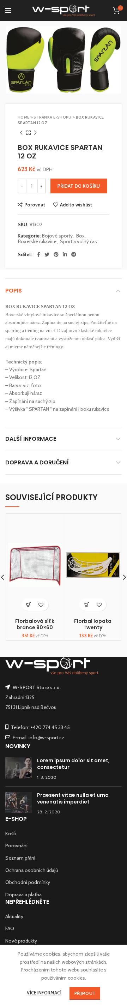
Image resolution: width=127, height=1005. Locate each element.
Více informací (44, 992)
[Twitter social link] (47, 254)
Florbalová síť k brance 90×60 (34, 624)
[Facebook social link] (38, 254)
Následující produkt (35, 132)
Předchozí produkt (21, 132)
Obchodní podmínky (27, 882)
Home (23, 117)
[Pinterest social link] (56, 254)
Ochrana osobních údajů (31, 870)
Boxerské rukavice (37, 242)
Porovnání (16, 845)
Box (80, 236)
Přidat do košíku (79, 186)
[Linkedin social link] (65, 254)
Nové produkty (21, 941)
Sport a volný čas (78, 242)
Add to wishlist (76, 204)
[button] (29, 604)
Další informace (30, 439)
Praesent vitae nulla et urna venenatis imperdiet (73, 799)
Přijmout (84, 993)
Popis (13, 291)
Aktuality (14, 916)
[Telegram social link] (73, 254)
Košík (11, 833)
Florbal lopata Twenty (92, 624)
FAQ (9, 928)
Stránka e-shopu (53, 117)
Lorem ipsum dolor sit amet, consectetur (73, 764)
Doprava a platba (23, 894)
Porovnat (34, 204)
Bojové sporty (57, 236)
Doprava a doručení (37, 462)
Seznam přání (20, 858)
